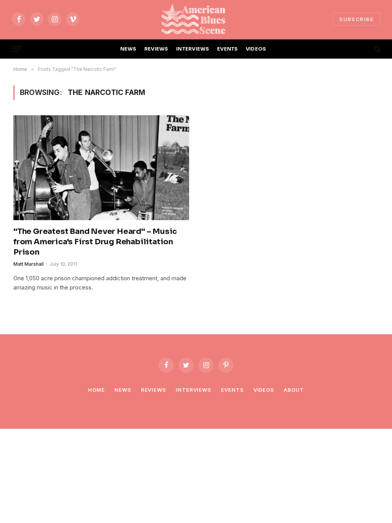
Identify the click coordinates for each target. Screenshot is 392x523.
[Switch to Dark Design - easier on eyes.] (364, 49)
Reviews (153, 390)
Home (96, 390)
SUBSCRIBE (356, 19)
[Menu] (16, 49)
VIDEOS (256, 49)
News (122, 390)
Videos (263, 390)
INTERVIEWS (192, 49)
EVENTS (227, 49)
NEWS (128, 49)
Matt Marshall (28, 264)
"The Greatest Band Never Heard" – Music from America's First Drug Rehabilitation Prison (95, 242)
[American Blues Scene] (196, 19)
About (294, 390)
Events (232, 390)
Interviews (193, 390)
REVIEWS (156, 49)
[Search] (376, 49)
